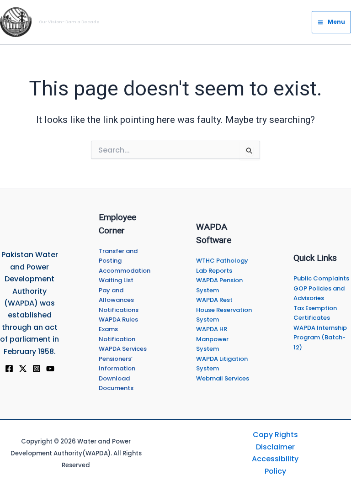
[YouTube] (50, 368)
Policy (275, 471)
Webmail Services (222, 378)
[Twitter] (23, 368)
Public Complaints (321, 278)
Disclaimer (275, 447)
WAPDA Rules (118, 319)
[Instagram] (36, 368)
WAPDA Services (123, 348)
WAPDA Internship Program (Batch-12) (320, 337)
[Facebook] (9, 368)
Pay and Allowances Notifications (118, 300)
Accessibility (275, 459)
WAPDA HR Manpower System (212, 339)
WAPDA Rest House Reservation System (224, 310)
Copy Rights (275, 434)
